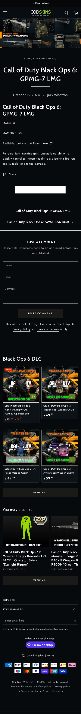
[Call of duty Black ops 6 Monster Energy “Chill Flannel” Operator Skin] (21, 384)
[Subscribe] (76, 621)
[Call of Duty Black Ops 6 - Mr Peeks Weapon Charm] (21, 447)
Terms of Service (48, 329)
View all (40, 492)
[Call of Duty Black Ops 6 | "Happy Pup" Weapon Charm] (60, 384)
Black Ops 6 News (44, 58)
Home (27, 58)
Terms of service (30, 691)
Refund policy (43, 686)
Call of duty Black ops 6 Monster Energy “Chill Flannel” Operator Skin (17, 409)
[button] (66, 13)
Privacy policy (62, 686)
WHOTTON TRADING (34, 682)
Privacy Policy (21, 329)
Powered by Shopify (22, 686)
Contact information (52, 691)
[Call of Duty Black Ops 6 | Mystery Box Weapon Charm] (60, 447)
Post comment (40, 313)
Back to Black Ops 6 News (43, 189)
